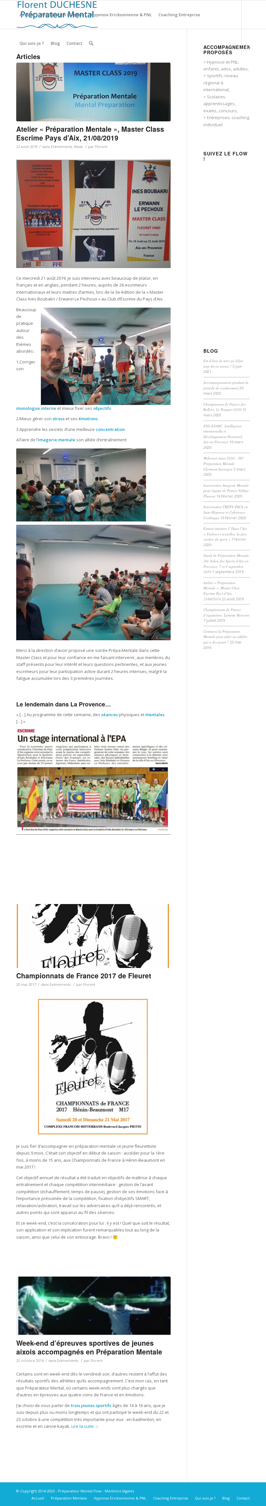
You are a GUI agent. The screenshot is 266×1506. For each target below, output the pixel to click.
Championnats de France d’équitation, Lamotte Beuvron (226, 612)
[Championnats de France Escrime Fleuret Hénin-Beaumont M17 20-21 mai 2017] (93, 936)
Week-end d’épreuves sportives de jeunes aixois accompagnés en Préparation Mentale (89, 1347)
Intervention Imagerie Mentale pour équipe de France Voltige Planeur (226, 490)
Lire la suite (82, 1426)
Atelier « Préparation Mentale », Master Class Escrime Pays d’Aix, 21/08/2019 (90, 133)
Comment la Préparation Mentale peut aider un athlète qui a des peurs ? (225, 636)
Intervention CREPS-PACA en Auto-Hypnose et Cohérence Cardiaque (225, 512)
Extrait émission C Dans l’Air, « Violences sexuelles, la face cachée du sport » (225, 534)
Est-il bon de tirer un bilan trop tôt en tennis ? (223, 363)
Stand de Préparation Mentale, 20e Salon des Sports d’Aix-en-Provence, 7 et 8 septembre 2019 (226, 563)
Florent (101, 146)
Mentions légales (119, 1490)
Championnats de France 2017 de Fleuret (83, 975)
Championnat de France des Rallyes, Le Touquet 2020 (224, 407)
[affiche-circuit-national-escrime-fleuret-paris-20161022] (93, 1306)
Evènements (61, 146)
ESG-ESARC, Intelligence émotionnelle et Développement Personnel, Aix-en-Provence (223, 434)
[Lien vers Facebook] (18, 71)
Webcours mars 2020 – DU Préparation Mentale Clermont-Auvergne (223, 463)
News (78, 146)
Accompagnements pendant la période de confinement (225, 385)
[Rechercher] (91, 43)
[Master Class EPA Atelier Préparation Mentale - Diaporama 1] (93, 92)
